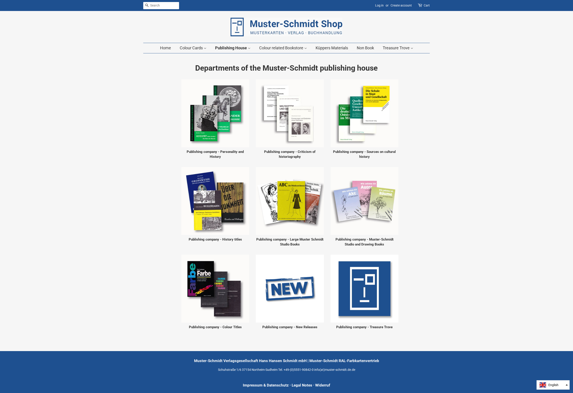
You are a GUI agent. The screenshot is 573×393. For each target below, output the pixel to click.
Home (165, 48)
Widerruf (322, 385)
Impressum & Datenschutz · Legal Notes (277, 385)
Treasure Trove (397, 48)
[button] (553, 385)
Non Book (365, 48)
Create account (401, 5)
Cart (427, 5)
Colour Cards (192, 48)
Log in (379, 5)
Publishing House (231, 48)
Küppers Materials (332, 48)
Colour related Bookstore (281, 48)
